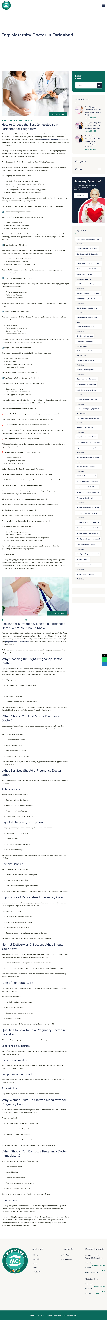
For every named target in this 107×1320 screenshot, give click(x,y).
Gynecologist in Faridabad (86, 385)
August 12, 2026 (90, 149)
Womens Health (82, 559)
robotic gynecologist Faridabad (88, 522)
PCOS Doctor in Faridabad (86, 476)
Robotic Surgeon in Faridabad (87, 533)
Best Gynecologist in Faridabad (88, 269)
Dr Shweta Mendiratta (13, 121)
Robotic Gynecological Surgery (88, 507)
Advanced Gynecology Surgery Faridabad (88, 240)
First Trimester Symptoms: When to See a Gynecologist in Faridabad (93, 111)
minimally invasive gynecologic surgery (88, 458)
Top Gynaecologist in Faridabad (88, 539)
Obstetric (66, 1255)
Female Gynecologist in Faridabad (85, 370)
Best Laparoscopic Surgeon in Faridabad (87, 284)
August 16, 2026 (90, 131)
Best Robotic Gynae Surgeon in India (88, 318)
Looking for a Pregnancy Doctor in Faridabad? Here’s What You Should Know (33, 626)
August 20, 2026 (90, 118)
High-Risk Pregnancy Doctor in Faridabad (88, 400)
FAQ (35, 1268)
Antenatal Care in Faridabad (87, 249)
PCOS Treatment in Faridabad (87, 481)
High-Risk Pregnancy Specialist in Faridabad (88, 409)
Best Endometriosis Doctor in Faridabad (87, 254)
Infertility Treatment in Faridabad (85, 428)
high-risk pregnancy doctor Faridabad (86, 390)
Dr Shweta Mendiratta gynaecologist (85, 342)
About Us (36, 1259)
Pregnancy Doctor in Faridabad (88, 493)
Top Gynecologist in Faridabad (88, 554)
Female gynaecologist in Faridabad (85, 361)
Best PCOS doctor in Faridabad (88, 293)
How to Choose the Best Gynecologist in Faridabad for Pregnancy (30, 127)
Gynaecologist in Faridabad (87, 379)
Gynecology (67, 1259)
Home (35, 1255)
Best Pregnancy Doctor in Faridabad (86, 299)
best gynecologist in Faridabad (52, 139)
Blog (30, 121)
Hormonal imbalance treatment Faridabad (88, 419)
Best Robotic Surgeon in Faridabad (85, 327)
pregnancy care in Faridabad (87, 487)
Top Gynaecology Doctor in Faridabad (86, 545)
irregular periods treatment (86, 437)
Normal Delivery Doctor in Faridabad (86, 467)
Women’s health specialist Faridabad (86, 575)
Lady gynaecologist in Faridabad (88, 442)
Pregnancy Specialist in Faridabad (85, 498)
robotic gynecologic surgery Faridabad (87, 513)
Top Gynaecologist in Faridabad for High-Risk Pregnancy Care (93, 125)
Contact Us (37, 1272)
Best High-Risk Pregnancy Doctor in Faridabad (86, 275)
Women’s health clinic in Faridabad (85, 565)
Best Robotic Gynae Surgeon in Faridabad (88, 308)
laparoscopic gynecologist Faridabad (86, 448)
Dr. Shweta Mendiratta (85, 336)
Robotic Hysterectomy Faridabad (88, 528)
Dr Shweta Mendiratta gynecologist (85, 351)
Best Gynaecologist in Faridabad (88, 263)
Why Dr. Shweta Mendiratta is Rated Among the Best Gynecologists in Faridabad (92, 141)
